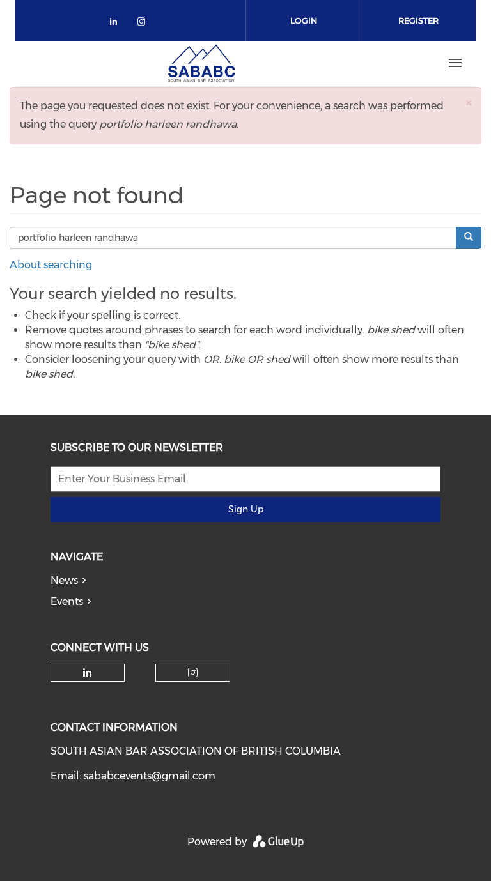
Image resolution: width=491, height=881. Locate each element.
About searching (51, 265)
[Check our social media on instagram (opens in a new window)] (143, 24)
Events (67, 601)
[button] (468, 102)
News (64, 580)
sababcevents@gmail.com (149, 776)
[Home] (201, 63)
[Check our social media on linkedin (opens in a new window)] (117, 24)
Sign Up (245, 509)
